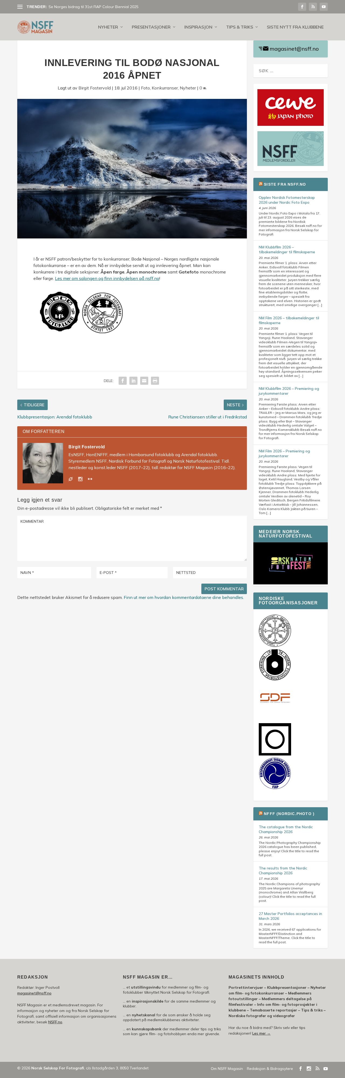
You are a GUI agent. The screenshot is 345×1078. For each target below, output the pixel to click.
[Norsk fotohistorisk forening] (275, 679)
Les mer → (261, 1033)
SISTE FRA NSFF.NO (285, 184)
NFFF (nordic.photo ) (289, 814)
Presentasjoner (151, 27)
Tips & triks (239, 27)
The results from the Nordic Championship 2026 (283, 870)
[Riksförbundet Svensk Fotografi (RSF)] (275, 788)
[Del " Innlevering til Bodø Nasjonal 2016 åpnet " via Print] (155, 380)
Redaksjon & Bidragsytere (270, 1068)
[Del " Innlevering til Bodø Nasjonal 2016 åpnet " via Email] (144, 380)
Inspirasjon (198, 27)
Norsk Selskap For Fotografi (57, 1068)
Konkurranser (165, 88)
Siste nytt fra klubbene (295, 27)
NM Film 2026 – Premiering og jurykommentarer (284, 453)
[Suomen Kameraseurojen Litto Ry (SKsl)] (275, 754)
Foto (145, 88)
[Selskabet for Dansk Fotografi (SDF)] (275, 713)
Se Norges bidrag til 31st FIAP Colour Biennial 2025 (94, 6)
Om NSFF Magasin (227, 1068)
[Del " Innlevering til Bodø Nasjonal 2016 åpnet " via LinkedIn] (133, 380)
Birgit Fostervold (94, 88)
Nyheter (108, 27)
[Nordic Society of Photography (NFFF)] (275, 645)
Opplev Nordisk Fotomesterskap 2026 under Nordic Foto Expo (287, 200)
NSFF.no (55, 1022)
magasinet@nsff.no (294, 48)
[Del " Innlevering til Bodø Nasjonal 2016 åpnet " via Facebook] (122, 380)
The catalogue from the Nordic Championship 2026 (286, 829)
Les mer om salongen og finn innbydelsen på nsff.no (107, 278)
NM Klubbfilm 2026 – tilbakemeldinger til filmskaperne (287, 249)
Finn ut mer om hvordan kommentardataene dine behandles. (184, 597)
